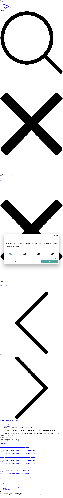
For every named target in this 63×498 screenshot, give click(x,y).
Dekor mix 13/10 (8, 426)
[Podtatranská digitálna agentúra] (23, 493)
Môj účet (4, 482)
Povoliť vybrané (31, 261)
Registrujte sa (3, 440)
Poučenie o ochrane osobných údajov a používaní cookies (14, 487)
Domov (6, 422)
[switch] (24, 254)
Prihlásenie (3, 10)
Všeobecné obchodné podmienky (9, 483)
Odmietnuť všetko (13, 261)
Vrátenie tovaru (6, 486)
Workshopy (7, 6)
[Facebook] (0, 492)
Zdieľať (3, 443)
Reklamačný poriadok (7, 484)
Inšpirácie (7, 5)
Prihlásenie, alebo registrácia (6, 285)
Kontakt (4, 8)
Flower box (7, 425)
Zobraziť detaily (52, 258)
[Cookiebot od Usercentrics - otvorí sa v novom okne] (52, 235)
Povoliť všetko (49, 261)
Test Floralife (8, 7)
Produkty (5, 3)
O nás (4, 4)
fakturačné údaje (17, 440)
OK (40, 494)
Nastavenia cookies (6, 489)
